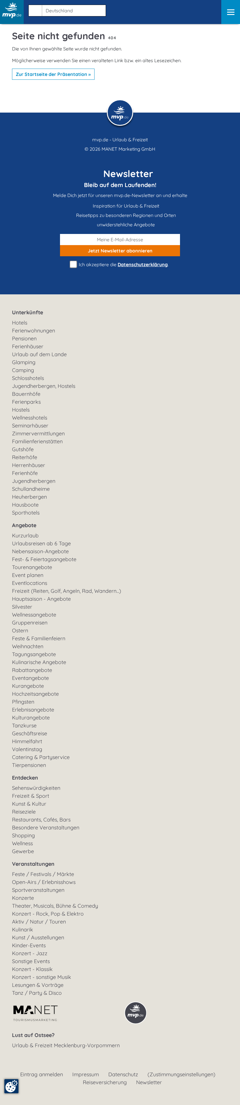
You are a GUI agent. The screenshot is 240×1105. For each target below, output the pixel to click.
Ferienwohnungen (33, 330)
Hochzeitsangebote (35, 693)
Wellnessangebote (34, 614)
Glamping (23, 362)
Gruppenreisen (29, 622)
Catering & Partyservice (41, 757)
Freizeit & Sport (30, 795)
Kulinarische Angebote (39, 662)
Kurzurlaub (25, 535)
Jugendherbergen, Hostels (43, 386)
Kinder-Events (29, 945)
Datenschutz (123, 1074)
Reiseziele (24, 811)
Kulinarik (22, 929)
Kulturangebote (31, 717)
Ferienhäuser (27, 346)
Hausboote (25, 504)
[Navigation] (230, 12)
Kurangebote (28, 686)
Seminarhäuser (30, 425)
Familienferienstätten (37, 441)
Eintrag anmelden (41, 1074)
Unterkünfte (27, 312)
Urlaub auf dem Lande (39, 354)
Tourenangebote (32, 567)
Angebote (24, 525)
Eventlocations (29, 583)
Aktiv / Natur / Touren (39, 921)
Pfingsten (23, 701)
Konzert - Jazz (29, 953)
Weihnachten (27, 646)
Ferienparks (26, 401)
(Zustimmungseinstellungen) (181, 1074)
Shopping (23, 835)
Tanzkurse (24, 725)
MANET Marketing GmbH (128, 149)
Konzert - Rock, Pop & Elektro (48, 913)
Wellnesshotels (29, 417)
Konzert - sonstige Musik (41, 977)
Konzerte (23, 897)
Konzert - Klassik (32, 969)
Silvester (22, 606)
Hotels (19, 322)
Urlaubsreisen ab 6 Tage (41, 543)
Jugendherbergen (33, 481)
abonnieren (120, 251)
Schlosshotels (28, 378)
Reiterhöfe (24, 457)
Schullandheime (31, 489)
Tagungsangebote (34, 654)
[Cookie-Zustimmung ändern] (11, 1086)
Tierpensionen (29, 765)
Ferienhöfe (25, 473)
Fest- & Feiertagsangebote (44, 559)
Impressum (85, 1074)
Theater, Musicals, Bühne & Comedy (55, 905)
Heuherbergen (29, 496)
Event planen (27, 575)
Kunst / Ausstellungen (38, 937)
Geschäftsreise (29, 733)
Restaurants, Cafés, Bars (41, 819)
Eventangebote (30, 678)
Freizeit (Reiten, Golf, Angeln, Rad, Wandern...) (66, 591)
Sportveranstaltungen (38, 890)
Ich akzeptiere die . (123, 264)
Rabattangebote (32, 670)
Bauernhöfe (26, 394)
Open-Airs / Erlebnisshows (44, 882)
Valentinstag (27, 749)
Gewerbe (23, 851)
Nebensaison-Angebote (40, 551)
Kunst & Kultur (29, 803)
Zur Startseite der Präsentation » (53, 74)
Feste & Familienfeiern (38, 638)
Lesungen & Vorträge (38, 985)
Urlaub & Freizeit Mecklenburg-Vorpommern (66, 1045)
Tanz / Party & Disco (37, 992)
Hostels (21, 409)
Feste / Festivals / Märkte (43, 874)
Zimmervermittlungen (38, 433)
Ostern (20, 630)
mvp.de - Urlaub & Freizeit (120, 139)
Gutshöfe (23, 449)
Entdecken (25, 777)
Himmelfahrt (27, 741)
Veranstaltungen (33, 863)
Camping (23, 370)
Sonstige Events (31, 961)
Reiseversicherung (105, 1082)
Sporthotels (26, 512)
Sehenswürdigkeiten (36, 788)
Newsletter (149, 1082)
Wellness (22, 843)
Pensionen (24, 338)
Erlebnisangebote (33, 709)
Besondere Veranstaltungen (45, 827)
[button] (66, 9)
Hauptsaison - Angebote (41, 598)
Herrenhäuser (28, 465)
